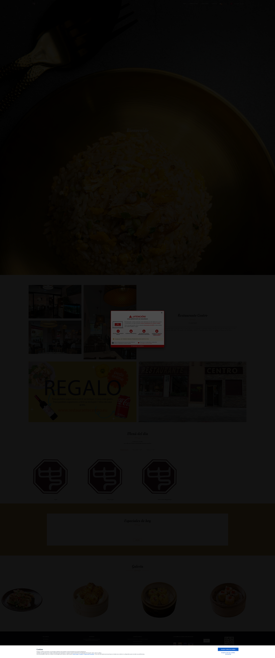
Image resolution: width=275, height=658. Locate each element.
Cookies (81, 654)
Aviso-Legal (75, 654)
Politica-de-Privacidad (89, 654)
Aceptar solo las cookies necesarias (228, 653)
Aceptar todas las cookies (228, 649)
